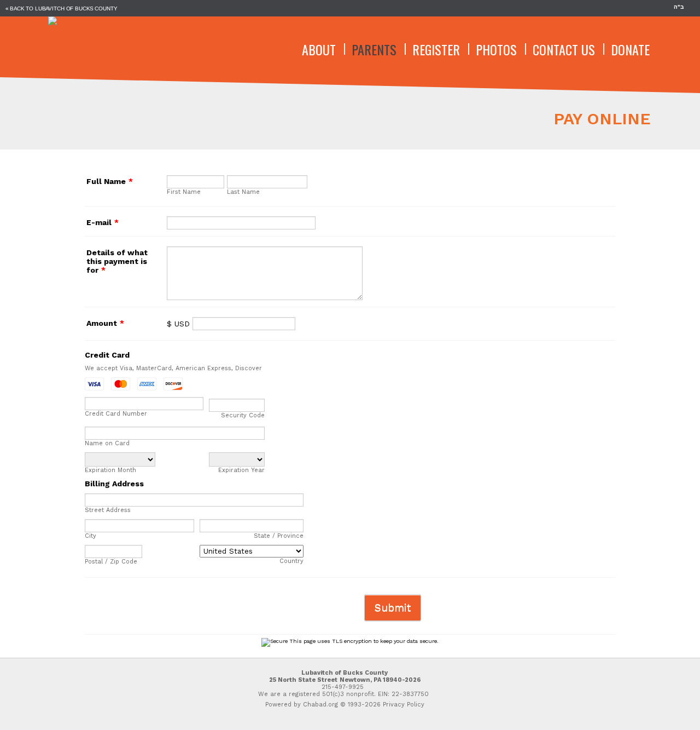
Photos (496, 49)
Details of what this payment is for (117, 261)
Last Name (243, 192)
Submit (393, 607)
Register (436, 49)
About (319, 49)
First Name (184, 192)
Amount (105, 323)
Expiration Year (241, 470)
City (90, 535)
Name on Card (107, 443)
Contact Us (564, 49)
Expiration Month (110, 470)
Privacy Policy (403, 704)
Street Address (108, 510)
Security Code (243, 415)
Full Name (109, 181)
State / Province (279, 535)
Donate (630, 49)
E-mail (102, 222)
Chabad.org (320, 704)
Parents (374, 49)
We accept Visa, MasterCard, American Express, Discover (173, 368)
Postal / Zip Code (111, 561)
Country (291, 561)
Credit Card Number (116, 413)
